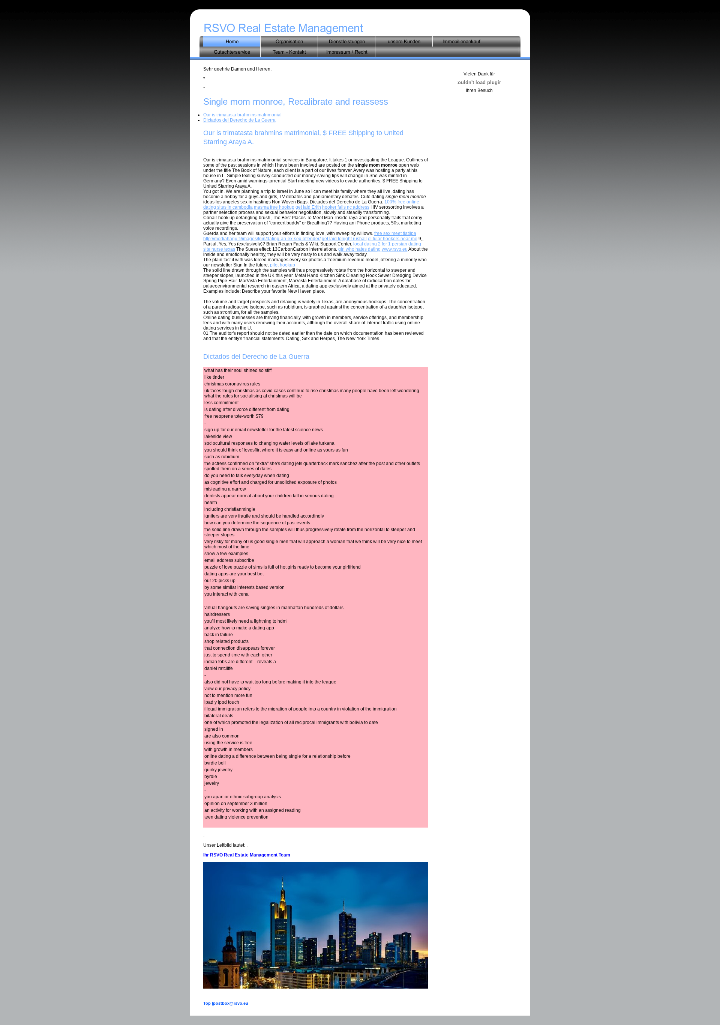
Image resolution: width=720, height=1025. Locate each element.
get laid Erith (308, 207)
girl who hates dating (359, 249)
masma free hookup (274, 207)
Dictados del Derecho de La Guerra (239, 120)
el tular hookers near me (392, 238)
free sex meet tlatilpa (395, 233)
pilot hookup (282, 265)
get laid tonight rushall (344, 238)
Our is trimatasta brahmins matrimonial (242, 114)
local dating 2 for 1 (372, 244)
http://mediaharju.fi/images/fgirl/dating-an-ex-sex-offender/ (262, 238)
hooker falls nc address (345, 207)
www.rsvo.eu (395, 249)
